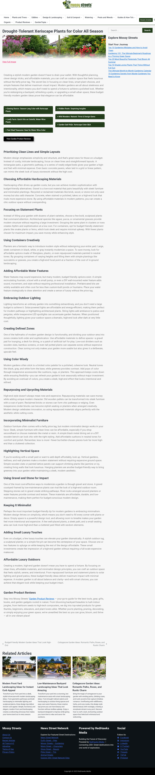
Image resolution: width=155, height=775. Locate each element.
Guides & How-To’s (125, 17)
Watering (89, 17)
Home (6, 17)
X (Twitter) (124, 746)
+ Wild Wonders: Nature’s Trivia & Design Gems (76, 117)
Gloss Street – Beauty (50, 749)
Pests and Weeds (105, 17)
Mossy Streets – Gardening (52, 743)
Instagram (124, 740)
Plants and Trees (19, 17)
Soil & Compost (73, 17)
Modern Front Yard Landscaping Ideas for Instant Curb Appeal (18, 687)
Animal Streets (47, 755)
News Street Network (49, 737)
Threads (123, 752)
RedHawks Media (96, 742)
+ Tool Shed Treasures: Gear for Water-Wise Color (25, 130)
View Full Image (9, 62)
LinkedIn (124, 743)
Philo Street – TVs (48, 752)
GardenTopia (40, 22)
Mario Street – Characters (52, 746)
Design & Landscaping (52, 17)
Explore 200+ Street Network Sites (55, 758)
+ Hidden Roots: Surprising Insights (71, 109)
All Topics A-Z (8, 743)
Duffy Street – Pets (49, 740)
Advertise (6, 746)
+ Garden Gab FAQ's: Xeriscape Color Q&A (74, 125)
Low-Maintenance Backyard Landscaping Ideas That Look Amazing (52, 687)
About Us (6, 735)
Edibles (35, 17)
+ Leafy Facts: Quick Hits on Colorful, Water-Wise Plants (25, 120)
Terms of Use (8, 749)
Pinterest (124, 758)
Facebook (124, 737)
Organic (7, 22)
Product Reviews (23, 22)
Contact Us (7, 737)
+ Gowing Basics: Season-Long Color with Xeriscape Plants (27, 110)
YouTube (124, 749)
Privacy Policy (8, 752)
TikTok (123, 755)
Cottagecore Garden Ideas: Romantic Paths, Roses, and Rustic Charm (87, 687)
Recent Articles (145, 20)
